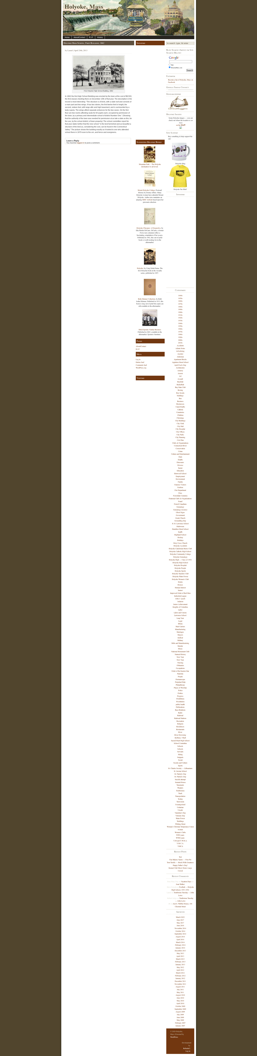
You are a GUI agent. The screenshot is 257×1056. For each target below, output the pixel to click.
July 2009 (180, 1014)
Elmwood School (180, 473)
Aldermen (180, 356)
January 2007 (180, 1025)
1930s (180, 320)
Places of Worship (180, 687)
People (180, 676)
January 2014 (180, 948)
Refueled (186, 1048)
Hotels (180, 582)
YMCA (180, 846)
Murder (180, 646)
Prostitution (180, 701)
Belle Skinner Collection (146, 299)
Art (180, 376)
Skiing (180, 754)
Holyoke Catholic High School (180, 551)
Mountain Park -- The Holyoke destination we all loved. (150, 165)
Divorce (180, 465)
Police (180, 690)
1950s (180, 326)
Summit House (180, 782)
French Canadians (180, 504)
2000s (180, 340)
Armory (180, 370)
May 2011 (180, 992)
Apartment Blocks (180, 359)
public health (180, 704)
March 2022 (180, 917)
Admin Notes (180, 348)
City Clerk (180, 423)
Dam (180, 457)
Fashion (180, 487)
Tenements (180, 785)
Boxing (180, 390)
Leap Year (180, 618)
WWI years (180, 835)
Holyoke (140, 268)
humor (180, 590)
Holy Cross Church (180, 543)
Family (180, 482)
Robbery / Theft (180, 737)
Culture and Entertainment (180, 454)
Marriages (180, 632)
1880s (180, 306)
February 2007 (180, 1023)
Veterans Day (180, 815)
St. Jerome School (180, 771)
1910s (180, 315)
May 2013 (180, 953)
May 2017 (180, 922)
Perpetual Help (180, 682)
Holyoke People (180, 568)
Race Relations (180, 710)
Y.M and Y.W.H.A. (180, 840)
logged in (80, 143)
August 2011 (180, 986)
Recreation (180, 721)
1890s (180, 309)
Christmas (180, 418)
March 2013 (180, 959)
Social (180, 760)
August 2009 (180, 1011)
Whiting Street (180, 824)
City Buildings (180, 420)
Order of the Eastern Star (180, 671)
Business (180, 401)
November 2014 (180, 928)
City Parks (180, 434)
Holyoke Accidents (180, 545)
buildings (180, 395)
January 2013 (180, 964)
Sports (180, 765)
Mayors (180, 635)
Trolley (180, 799)
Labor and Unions (180, 612)
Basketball (180, 384)
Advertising (180, 351)
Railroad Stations (180, 718)
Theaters (180, 788)
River (180, 732)
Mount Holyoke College (146, 190)
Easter (180, 468)
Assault (180, 379)
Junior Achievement (180, 604)
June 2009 (180, 1017)
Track (180, 793)
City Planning (180, 437)
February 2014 (180, 945)
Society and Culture (180, 762)
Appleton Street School (180, 362)
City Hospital (180, 429)
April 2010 (180, 1003)
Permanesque (180, 679)
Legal (180, 621)
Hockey (180, 537)
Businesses (180, 404)
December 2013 (180, 950)
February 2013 (180, 961)
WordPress (174, 1037)
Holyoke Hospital (180, 565)
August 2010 (180, 995)
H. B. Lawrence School (180, 523)
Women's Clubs (180, 832)
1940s (180, 323)
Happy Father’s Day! (180, 865)
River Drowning (180, 735)
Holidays (180, 540)
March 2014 (180, 942)
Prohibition (180, 698)
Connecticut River (180, 445)
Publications (180, 707)
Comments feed (141, 365)
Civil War (180, 440)
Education (180, 470)
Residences (180, 726)
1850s (180, 298)
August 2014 (180, 936)
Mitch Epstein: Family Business (150, 329)
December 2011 (180, 981)
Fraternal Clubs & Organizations (180, 498)
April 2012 (180, 970)
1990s (180, 337)
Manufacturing (180, 629)
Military (180, 640)
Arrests (180, 373)
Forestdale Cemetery (180, 495)
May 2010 (180, 1000)
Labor (180, 610)
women (180, 829)
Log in (138, 359)
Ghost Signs (180, 512)
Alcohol (180, 354)
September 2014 (180, 934)
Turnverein (180, 801)
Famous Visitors (180, 484)
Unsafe (180, 810)
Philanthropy (180, 685)
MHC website (147, 199)
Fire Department (180, 490)
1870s (180, 304)
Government (180, 515)
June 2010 (180, 998)
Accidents (180, 345)
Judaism (180, 601)
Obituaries (180, 665)
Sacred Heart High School (180, 740)
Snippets (180, 757)
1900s (180, 312)
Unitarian (180, 807)
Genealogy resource (180, 509)
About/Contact (79, 37)
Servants (180, 751)
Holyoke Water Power (180, 576)
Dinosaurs (180, 462)
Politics (180, 693)
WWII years (180, 838)
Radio (180, 712)
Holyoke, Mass (84, 6)
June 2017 (180, 920)
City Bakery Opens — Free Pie (180, 859)
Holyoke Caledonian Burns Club (180, 548)
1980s (180, 334)
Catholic (180, 409)
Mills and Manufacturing (180, 643)
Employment (180, 476)
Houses (180, 584)
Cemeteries (180, 412)
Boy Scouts (180, 393)
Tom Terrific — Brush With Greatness (180, 862)
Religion (180, 723)
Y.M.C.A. (180, 843)
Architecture (180, 367)
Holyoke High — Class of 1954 (180, 559)
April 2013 (180, 956)
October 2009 (180, 1006)
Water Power (180, 818)
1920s (180, 317)
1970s (180, 331)
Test (180, 857)
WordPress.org (141, 367)
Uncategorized (180, 804)
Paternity (180, 673)
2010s (180, 342)
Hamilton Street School (180, 529)
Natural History (180, 654)
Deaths (180, 459)
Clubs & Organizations (180, 443)
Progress (180, 696)
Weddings (180, 821)
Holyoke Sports (180, 571)
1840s (180, 295)
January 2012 (180, 978)
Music (180, 648)
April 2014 (180, 939)
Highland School (180, 534)
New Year (180, 657)
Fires (180, 493)
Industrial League (180, 596)
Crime (180, 451)
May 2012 (180, 967)
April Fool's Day (180, 365)
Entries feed (140, 362)
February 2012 (180, 975)
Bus (180, 398)
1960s (180, 329)
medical (180, 637)
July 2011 (180, 989)
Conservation (180, 448)
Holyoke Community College (180, 554)
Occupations (180, 668)
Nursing (180, 662)
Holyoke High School (180, 562)
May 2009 (180, 1020)
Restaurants (180, 729)
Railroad (180, 715)
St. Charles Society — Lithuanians (180, 768)
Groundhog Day (180, 520)
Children (180, 415)
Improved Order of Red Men (180, 593)
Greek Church (180, 518)
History (100, 37)
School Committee (180, 743)
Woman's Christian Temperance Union (180, 826)
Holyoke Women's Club (180, 579)
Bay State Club (180, 387)
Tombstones (180, 790)
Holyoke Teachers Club (180, 573)
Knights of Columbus (180, 607)
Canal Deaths (180, 406)
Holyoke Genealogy (180, 557)
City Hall (180, 426)
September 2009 (180, 1009)
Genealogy (180, 507)
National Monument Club (180, 651)
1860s (180, 301)
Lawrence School (180, 615)
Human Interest (180, 587)
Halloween (180, 526)
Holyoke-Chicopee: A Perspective (148, 228)
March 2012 (180, 973)
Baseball (180, 381)
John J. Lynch (180, 598)
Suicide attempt (180, 779)
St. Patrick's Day (180, 774)
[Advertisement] (150, 91)
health (180, 532)
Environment (180, 479)
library (180, 623)
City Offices (180, 432)
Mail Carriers (180, 626)
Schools (180, 746)
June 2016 (180, 925)
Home (67, 37)
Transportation (180, 796)
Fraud (180, 501)
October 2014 (180, 931)
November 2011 (180, 984)
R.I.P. (91, 37)
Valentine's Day (180, 813)
